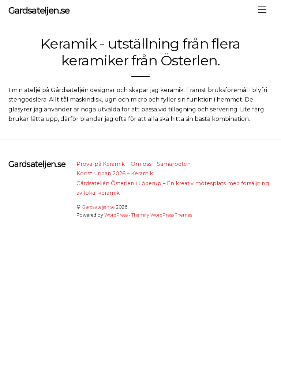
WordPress (116, 215)
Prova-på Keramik (100, 164)
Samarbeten (174, 164)
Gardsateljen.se (98, 207)
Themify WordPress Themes (161, 215)
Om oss (141, 164)
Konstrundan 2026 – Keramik (114, 173)
